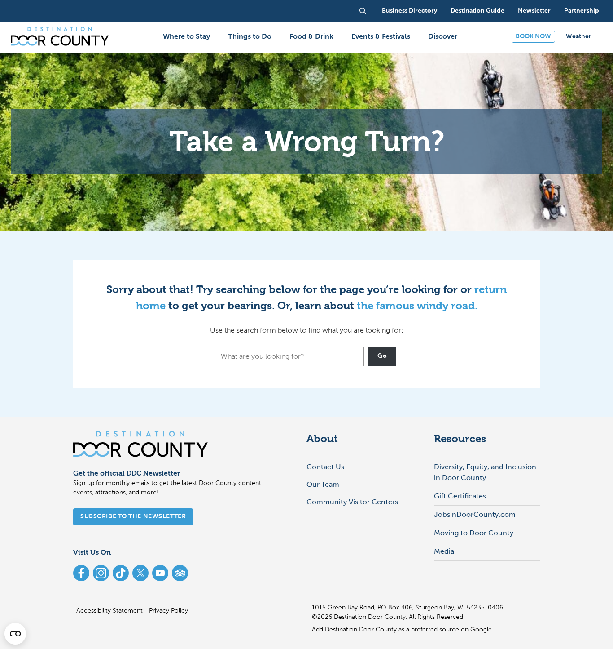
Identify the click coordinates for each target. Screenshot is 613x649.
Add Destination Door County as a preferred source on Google (402, 629)
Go (382, 356)
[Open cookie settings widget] (15, 634)
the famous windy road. (417, 305)
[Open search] (362, 10)
